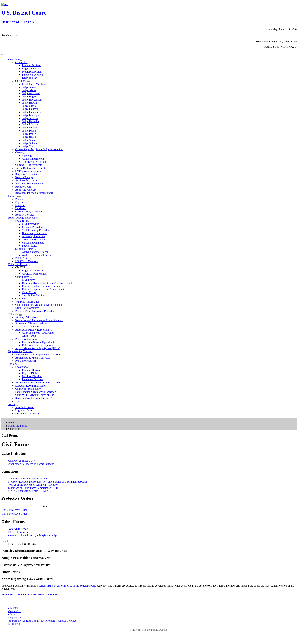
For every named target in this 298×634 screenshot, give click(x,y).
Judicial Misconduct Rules (29, 183)
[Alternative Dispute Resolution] (50, 330)
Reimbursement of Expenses (37, 345)
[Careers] (24, 153)
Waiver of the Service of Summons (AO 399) (33, 484)
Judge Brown (29, 102)
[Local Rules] (29, 221)
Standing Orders (24, 248)
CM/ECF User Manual (34, 273)
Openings (27, 155)
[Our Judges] (29, 81)
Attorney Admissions (26, 317)
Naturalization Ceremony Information (35, 391)
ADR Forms (29, 335)
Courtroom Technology (28, 388)
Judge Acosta (29, 87)
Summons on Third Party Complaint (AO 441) (33, 487)
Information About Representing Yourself (37, 354)
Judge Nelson (29, 127)
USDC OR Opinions (26, 261)
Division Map (29, 77)
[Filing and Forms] (28, 265)
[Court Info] (21, 60)
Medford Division (32, 71)
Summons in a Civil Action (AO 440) (28, 478)
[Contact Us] (28, 63)
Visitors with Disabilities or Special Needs (38, 382)
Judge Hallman (30, 108)
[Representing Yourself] (33, 352)
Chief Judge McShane (34, 84)
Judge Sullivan (30, 143)
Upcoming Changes (33, 242)
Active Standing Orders (35, 251)
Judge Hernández (31, 112)
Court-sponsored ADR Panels (38, 332)
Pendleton (20, 208)
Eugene (19, 202)
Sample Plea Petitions (34, 295)
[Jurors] (16, 405)
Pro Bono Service (24, 338)
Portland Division (31, 65)
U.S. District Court (23, 12)
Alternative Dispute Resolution (32, 329)
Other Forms (29, 292)
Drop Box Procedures (27, 307)
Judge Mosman (30, 124)
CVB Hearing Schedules (28, 211)
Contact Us (21, 62)
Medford (20, 205)
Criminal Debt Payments (28, 164)
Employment (15, 617)
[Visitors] (18, 364)
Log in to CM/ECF (32, 270)
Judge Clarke (29, 105)
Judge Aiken (29, 90)
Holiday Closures (24, 214)
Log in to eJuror (24, 410)
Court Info (14, 59)
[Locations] (27, 367)
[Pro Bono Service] (35, 339)
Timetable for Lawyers (34, 239)
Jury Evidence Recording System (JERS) (37, 348)
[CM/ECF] (27, 268)
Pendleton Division (32, 74)
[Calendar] (19, 196)
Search (5, 35)
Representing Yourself (20, 351)
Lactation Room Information (30, 385)
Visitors (12, 363)
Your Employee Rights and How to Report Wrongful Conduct (42, 620)
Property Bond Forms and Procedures (35, 310)
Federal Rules (29, 245)
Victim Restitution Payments (30, 167)
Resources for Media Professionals (34, 192)
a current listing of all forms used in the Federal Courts (66, 585)
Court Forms (22, 276)
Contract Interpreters (33, 158)
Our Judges (21, 80)
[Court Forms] (30, 277)
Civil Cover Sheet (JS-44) (22, 460)
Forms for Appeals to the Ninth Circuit (43, 289)
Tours (18, 401)
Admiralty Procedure (33, 236)
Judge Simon (29, 140)
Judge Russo (29, 136)
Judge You (27, 146)
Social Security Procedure (36, 230)
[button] (149, 435)
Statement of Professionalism (31, 323)
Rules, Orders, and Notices (23, 217)
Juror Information (24, 407)
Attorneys (13, 314)
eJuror (11, 614)
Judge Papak (29, 130)
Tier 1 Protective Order (14, 513)
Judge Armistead (31, 93)
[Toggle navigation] (2, 54)
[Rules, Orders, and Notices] (39, 218)
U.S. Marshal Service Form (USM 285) (29, 490)
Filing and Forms (17, 264)
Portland (19, 199)
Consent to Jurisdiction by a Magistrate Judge (33, 535)
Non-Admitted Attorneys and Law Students (39, 320)
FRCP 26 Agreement (19, 532)
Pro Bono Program (25, 360)
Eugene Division (31, 68)
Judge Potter (29, 133)
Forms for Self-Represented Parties (41, 286)
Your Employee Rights (34, 161)
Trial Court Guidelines (27, 326)
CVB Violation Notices (28, 171)
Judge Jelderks (30, 118)
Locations (20, 366)
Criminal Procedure (32, 227)
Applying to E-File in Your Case (32, 357)
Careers (19, 152)
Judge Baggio (29, 96)
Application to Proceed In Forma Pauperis (31, 463)
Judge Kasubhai (30, 121)
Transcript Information (27, 301)
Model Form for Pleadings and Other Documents (30, 594)
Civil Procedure (30, 223)
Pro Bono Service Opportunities (39, 342)
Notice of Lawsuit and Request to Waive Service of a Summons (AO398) (48, 481)
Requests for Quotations (28, 174)
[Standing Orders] (34, 249)
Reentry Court (23, 186)
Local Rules (21, 220)
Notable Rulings (24, 177)
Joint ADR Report (18, 528)
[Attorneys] (20, 315)
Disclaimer (14, 623)
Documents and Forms (27, 413)
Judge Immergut (31, 115)
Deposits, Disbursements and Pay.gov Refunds (47, 283)
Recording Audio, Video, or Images (34, 398)
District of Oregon (17, 22)
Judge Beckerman (32, 99)
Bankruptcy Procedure (34, 233)
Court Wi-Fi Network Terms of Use (34, 394)
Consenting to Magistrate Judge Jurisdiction (39, 149)
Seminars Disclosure (26, 180)
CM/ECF (13, 608)
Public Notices (23, 258)
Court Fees (21, 298)
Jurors (11, 404)
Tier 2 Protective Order (14, 509)
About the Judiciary (26, 189)
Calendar (13, 195)
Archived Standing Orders (36, 255)
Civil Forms (28, 279)
